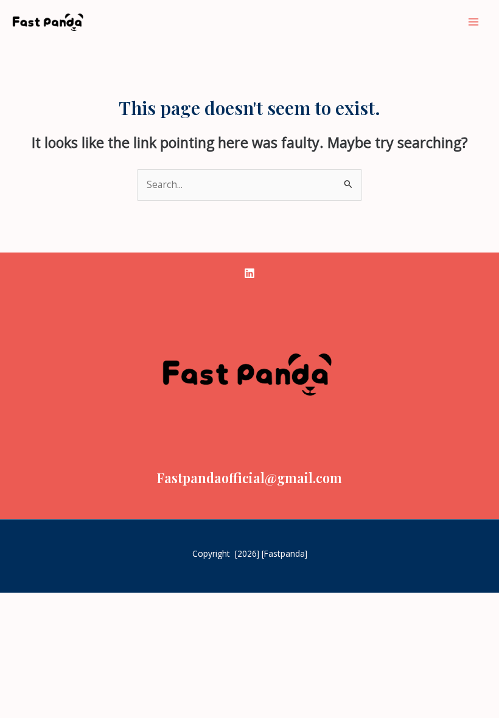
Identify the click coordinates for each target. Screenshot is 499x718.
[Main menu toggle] (474, 22)
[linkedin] (249, 273)
